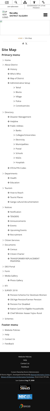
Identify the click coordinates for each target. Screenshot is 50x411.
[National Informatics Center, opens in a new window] (25, 396)
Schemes (9, 318)
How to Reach (16, 192)
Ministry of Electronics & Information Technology (17, 377)
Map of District (17, 78)
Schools (19, 153)
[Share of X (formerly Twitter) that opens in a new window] (26, 44)
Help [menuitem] (25, 360)
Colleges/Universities (26, 135)
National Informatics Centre (40, 375)
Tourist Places (16, 197)
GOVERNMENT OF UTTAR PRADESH (36, 7)
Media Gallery (11, 275)
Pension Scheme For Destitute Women (28, 295)
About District (11, 64)
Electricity (20, 139)
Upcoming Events (18, 230)
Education (14, 182)
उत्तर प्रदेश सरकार (12, 7)
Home (8, 60)
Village (19, 96)
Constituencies (23, 105)
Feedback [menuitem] (25, 367)
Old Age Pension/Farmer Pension (25, 299)
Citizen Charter (17, 254)
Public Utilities (16, 126)
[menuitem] (6, 2)
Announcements (18, 221)
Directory (9, 112)
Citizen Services (12, 240)
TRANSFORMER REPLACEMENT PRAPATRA (24, 260)
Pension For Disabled (20, 304)
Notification (15, 212)
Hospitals (20, 162)
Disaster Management (20, 117)
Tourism (8, 188)
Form (7, 271)
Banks (18, 130)
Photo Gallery (16, 280)
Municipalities (22, 144)
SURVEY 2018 (11, 290)
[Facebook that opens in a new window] (23, 44)
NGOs (18, 158)
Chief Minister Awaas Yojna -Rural (26, 313)
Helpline (14, 121)
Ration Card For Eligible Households (27, 308)
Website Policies (12, 330)
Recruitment (16, 234)
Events (13, 225)
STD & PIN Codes (18, 168)
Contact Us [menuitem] (25, 363)
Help (7, 334)
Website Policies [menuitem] (25, 357)
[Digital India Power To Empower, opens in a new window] (25, 406)
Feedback (9, 343)
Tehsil (18, 87)
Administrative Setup (20, 83)
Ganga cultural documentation (24, 202)
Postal (18, 148)
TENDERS (14, 216)
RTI (6, 285)
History (13, 69)
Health (13, 178)
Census (13, 249)
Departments (11, 173)
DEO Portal (10, 266)
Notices (8, 207)
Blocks (19, 92)
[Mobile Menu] (45, 15)
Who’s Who (15, 73)
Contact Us (10, 339)
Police (18, 101)
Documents (10, 244)
